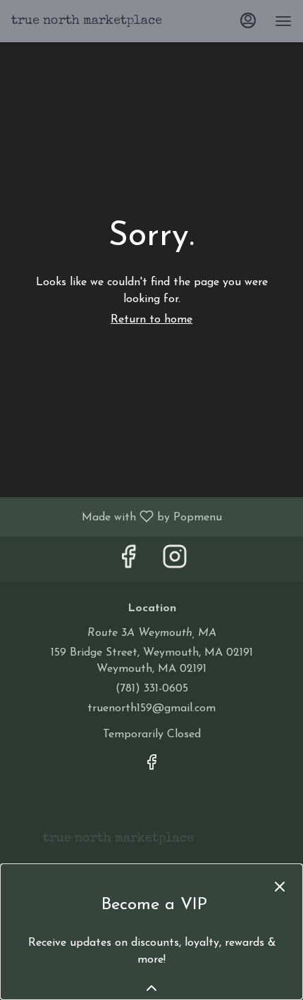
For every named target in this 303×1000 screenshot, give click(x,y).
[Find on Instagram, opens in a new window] (174, 562)
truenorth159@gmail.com (151, 708)
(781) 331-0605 (152, 688)
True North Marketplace (113, 845)
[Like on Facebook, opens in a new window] (128, 562)
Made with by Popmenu (116, 517)
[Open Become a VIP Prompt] (151, 988)
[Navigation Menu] (283, 21)
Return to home (151, 319)
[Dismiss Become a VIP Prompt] (280, 887)
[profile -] (248, 20)
